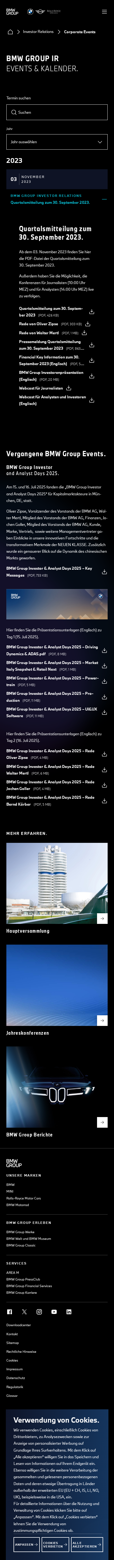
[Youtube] (54, 1312)
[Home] (10, 32)
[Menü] (104, 12)
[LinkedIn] (69, 1312)
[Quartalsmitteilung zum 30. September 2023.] (104, 199)
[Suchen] (14, 112)
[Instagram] (39, 1312)
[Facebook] (9, 1312)
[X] (24, 1312)
